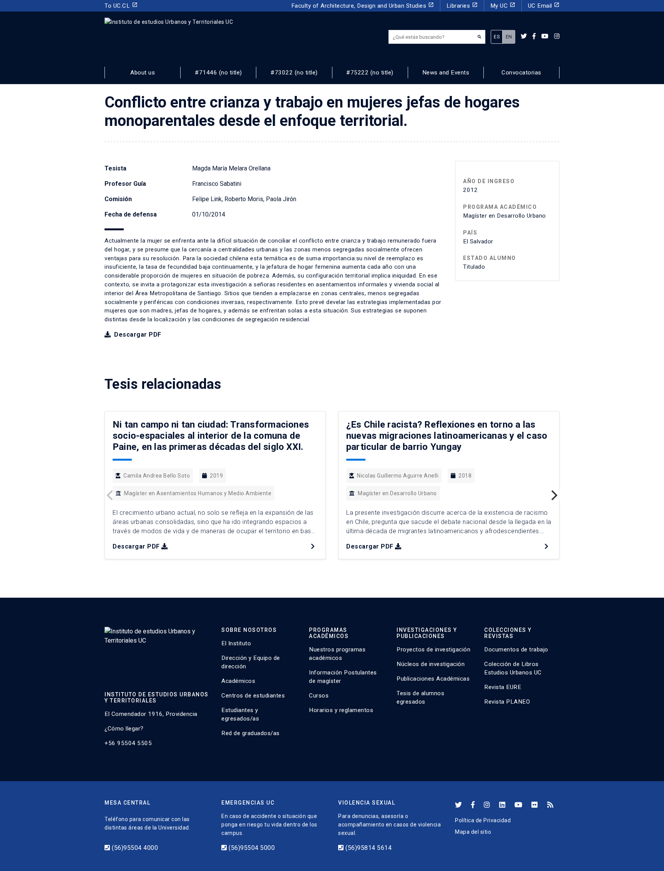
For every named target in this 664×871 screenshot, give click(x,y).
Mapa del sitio (473, 832)
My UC (502, 5)
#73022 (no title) (294, 72)
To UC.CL (121, 5)
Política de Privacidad (483, 820)
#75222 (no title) (369, 72)
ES (497, 37)
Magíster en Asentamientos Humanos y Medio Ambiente (197, 493)
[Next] (553, 495)
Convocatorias (521, 72)
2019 (216, 476)
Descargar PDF (137, 334)
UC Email (544, 5)
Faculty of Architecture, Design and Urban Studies (362, 5)
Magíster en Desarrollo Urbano (397, 493)
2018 (464, 476)
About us (142, 72)
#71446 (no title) (218, 72)
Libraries (462, 5)
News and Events (446, 72)
